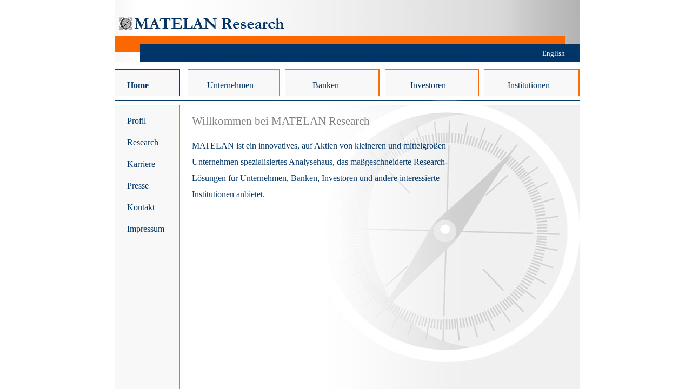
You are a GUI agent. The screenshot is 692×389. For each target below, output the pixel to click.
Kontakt (141, 207)
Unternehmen (230, 85)
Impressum (145, 228)
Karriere (141, 164)
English (553, 53)
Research (142, 142)
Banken (325, 85)
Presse (138, 185)
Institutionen (529, 85)
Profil (136, 120)
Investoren (428, 85)
